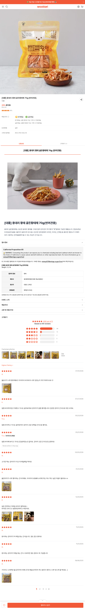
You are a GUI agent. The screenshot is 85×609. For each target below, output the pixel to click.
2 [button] (39, 589)
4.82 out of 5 (48, 321)
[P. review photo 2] (18, 516)
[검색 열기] (6, 6)
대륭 (3, 101)
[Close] (83, 2)
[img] (7, 371)
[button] (6, 110)
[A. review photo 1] (7, 388)
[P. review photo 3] (29, 516)
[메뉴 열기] (3, 6)
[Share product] (81, 100)
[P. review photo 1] (7, 516)
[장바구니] (82, 6)
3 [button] (43, 589)
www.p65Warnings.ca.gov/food (13, 257)
